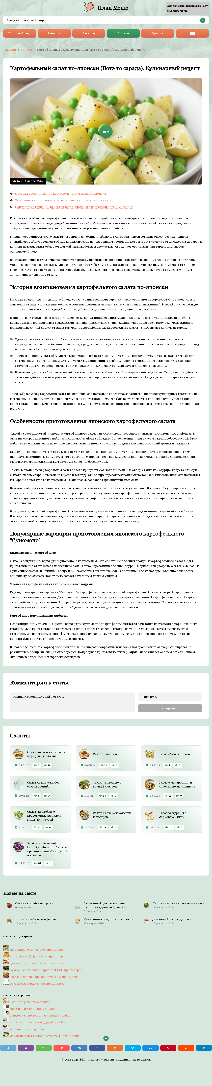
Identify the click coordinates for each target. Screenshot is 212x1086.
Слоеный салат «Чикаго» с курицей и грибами (47, 754)
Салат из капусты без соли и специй (43, 784)
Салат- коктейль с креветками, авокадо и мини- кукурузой (44, 815)
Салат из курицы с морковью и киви (172, 815)
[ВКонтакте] (79, 1048)
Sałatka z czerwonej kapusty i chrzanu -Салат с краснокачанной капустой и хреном (47, 849)
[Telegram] (8, 1048)
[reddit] (186, 1048)
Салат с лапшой (105, 754)
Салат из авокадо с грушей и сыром (107, 784)
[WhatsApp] (44, 1048)
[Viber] (26, 1048)
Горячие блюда (19, 33)
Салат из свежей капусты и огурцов (112, 815)
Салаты (123, 33)
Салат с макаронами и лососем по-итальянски (177, 784)
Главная (9, 49)
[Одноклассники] (115, 1048)
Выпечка (54, 33)
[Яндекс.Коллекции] (61, 1048)
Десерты (157, 33)
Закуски (88, 33)
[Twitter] (133, 1048)
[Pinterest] (168, 1048)
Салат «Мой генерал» (174, 754)
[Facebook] (97, 1048)
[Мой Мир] (150, 1048)
